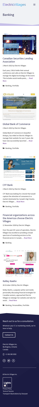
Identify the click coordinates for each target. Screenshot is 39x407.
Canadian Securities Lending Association (18, 60)
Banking (8, 86)
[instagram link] (4, 360)
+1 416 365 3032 (10, 354)
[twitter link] (8, 360)
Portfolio (15, 86)
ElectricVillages (14, 4)
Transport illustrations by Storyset (15, 394)
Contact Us (9, 335)
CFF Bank (8, 185)
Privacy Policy (7, 389)
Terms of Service (8, 391)
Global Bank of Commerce (16, 124)
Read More (20, 201)
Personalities (17, 305)
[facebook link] (13, 360)
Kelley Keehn (10, 281)
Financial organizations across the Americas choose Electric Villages (19, 218)
